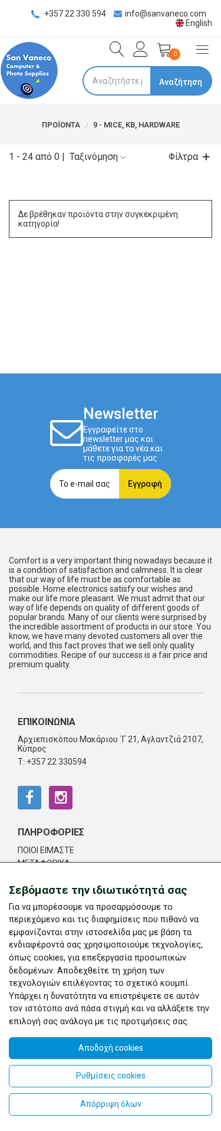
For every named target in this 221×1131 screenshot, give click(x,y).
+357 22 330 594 (74, 13)
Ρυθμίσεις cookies (111, 1075)
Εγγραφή (145, 484)
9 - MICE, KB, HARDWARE (136, 124)
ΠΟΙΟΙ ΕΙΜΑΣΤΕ (46, 850)
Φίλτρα (183, 156)
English (198, 23)
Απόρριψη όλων (110, 1104)
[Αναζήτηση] (114, 49)
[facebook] (29, 797)
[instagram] (60, 797)
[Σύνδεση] (138, 52)
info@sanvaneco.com (165, 13)
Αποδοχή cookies (110, 1048)
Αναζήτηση (180, 82)
